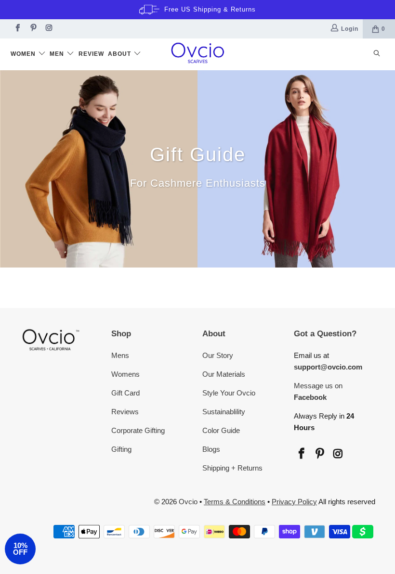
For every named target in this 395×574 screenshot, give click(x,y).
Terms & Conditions (234, 501)
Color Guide (221, 430)
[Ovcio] (197, 54)
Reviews (125, 412)
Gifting (121, 449)
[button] (20, 549)
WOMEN (24, 54)
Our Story (217, 355)
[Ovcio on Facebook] (16, 29)
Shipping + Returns (232, 468)
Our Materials (223, 374)
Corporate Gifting (138, 430)
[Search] (376, 54)
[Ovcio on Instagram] (48, 29)
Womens (125, 374)
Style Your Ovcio (228, 393)
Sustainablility (223, 412)
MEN (58, 54)
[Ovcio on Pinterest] (32, 29)
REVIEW (91, 54)
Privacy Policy (294, 501)
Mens (120, 355)
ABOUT (120, 54)
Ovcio (188, 501)
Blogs (211, 449)
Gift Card (125, 393)
